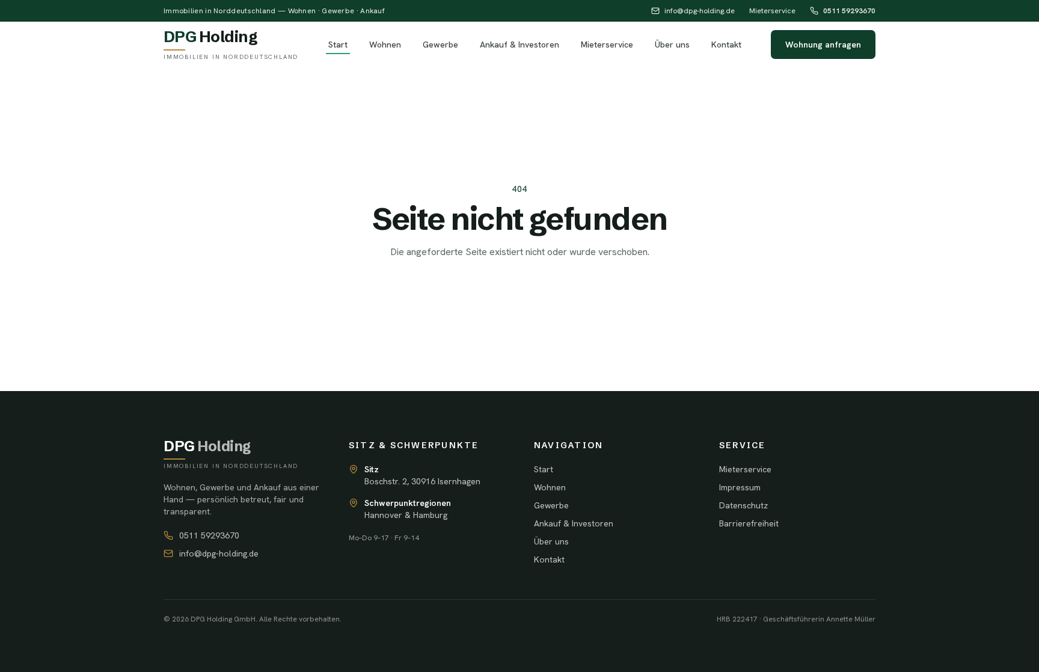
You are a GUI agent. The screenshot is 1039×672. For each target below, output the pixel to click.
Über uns (672, 44)
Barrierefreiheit (749, 523)
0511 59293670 (849, 11)
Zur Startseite (519, 290)
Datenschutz (743, 505)
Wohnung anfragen (823, 44)
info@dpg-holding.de (699, 11)
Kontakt (726, 44)
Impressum (740, 487)
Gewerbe (440, 44)
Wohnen (385, 44)
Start (338, 44)
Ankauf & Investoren (519, 44)
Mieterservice (772, 11)
